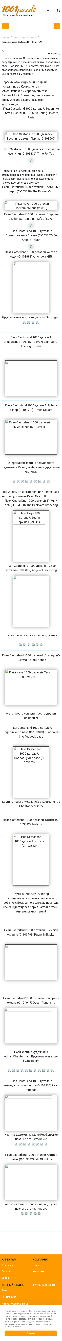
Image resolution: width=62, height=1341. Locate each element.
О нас (36, 1265)
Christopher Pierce (31, 806)
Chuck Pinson (37, 1204)
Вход (4, 1290)
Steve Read (39, 1134)
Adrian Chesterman (16, 1056)
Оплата (6, 1271)
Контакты (38, 1271)
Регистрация (9, 1297)
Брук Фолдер (40, 893)
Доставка (7, 1265)
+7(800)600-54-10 (44, 1285)
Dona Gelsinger (46, 174)
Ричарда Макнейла (31, 467)
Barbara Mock (11, 95)
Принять (31, 1333)
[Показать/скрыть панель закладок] (3, 50)
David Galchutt (36, 496)
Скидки (6, 1278)
